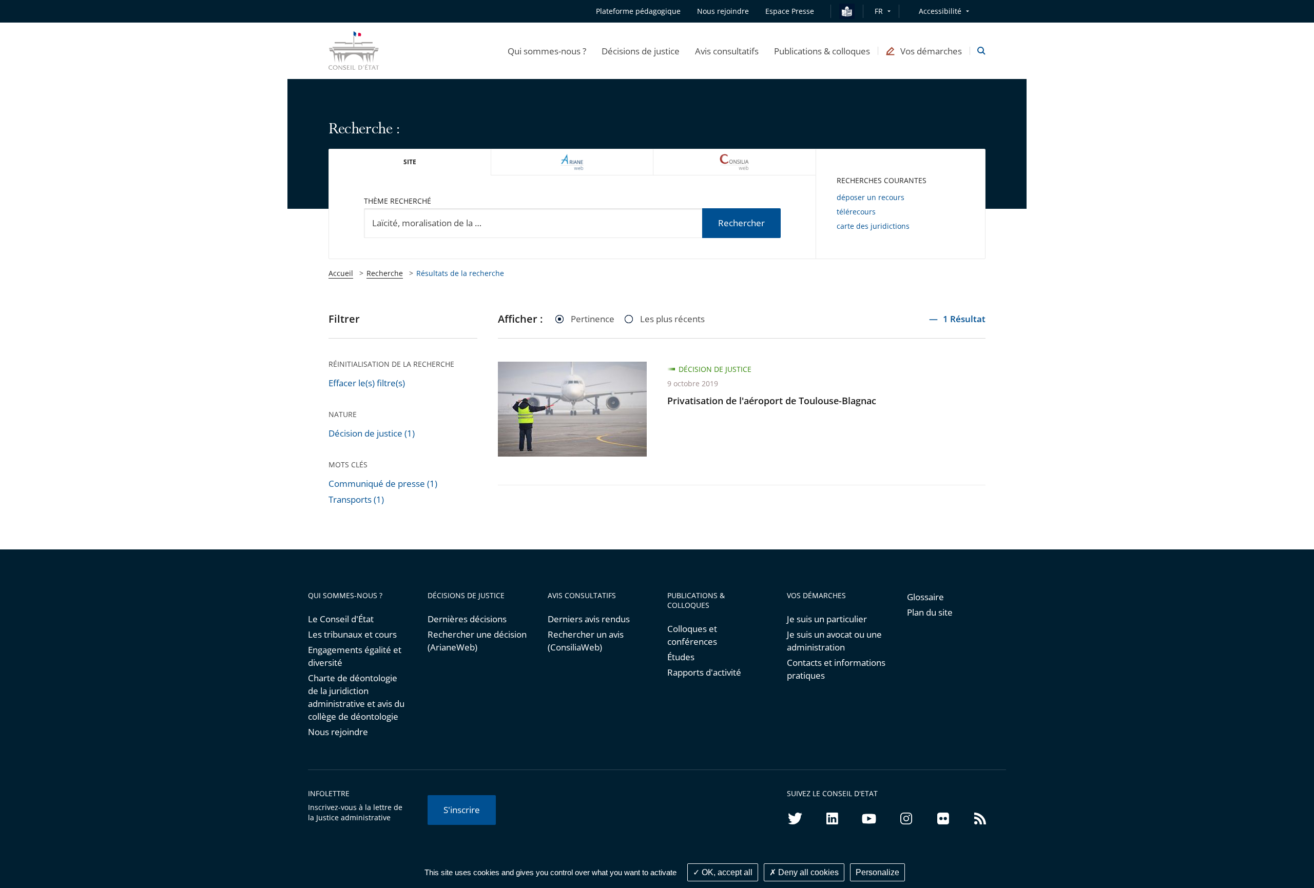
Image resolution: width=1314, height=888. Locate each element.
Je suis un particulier (827, 619)
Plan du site (930, 612)
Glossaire (925, 597)
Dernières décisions (467, 619)
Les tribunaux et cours (352, 634)
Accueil (340, 273)
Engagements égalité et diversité (354, 656)
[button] (547, 51)
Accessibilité (940, 11)
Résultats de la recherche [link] (460, 273)
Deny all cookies (807, 872)
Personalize (877, 872)
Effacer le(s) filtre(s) (366, 383)
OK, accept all (726, 872)
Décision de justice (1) (371, 433)
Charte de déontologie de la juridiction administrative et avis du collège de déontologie (356, 697)
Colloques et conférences (692, 635)
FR (879, 11)
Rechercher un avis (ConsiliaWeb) (586, 640)
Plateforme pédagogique (638, 11)
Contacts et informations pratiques (836, 669)
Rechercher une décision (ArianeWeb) (477, 640)
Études (680, 657)
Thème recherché (397, 201)
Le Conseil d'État (341, 619)
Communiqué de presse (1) (382, 483)
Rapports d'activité (704, 672)
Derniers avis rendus (589, 619)
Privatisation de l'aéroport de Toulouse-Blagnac (771, 400)
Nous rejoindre (338, 732)
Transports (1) (356, 499)
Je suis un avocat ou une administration (834, 640)
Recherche (384, 273)
